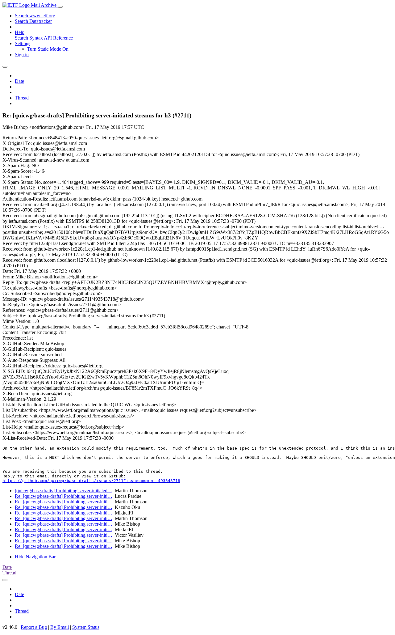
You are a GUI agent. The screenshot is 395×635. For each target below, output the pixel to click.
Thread (22, 97)
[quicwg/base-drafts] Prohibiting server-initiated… (63, 490)
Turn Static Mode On (48, 49)
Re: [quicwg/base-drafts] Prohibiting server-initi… (63, 496)
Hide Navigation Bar (35, 556)
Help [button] (19, 32)
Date (19, 81)
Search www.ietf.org (35, 15)
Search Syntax (29, 37)
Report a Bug (34, 627)
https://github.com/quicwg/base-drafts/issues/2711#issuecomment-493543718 (91, 480)
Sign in (22, 54)
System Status (85, 627)
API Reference (58, 37)
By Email (59, 627)
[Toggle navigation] (60, 7)
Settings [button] (22, 43)
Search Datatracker (33, 21)
